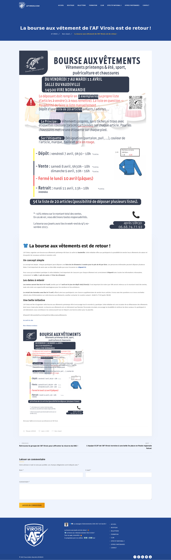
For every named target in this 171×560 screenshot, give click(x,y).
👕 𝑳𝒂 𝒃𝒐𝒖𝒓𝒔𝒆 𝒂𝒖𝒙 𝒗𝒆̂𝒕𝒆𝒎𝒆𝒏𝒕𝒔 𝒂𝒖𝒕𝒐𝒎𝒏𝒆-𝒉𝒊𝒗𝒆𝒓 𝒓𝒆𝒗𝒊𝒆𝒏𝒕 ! (79, 533)
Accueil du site (28, 320)
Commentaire (24, 482)
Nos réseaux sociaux (30, 325)
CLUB (102, 5)
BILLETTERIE (82, 5)
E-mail (88, 470)
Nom (21, 470)
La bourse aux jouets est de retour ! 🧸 (76, 530)
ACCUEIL (61, 5)
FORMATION (93, 5)
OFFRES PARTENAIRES (132, 5)
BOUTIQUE (70, 5)
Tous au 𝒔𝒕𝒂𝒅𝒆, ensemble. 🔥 (73, 535)
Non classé (58, 431)
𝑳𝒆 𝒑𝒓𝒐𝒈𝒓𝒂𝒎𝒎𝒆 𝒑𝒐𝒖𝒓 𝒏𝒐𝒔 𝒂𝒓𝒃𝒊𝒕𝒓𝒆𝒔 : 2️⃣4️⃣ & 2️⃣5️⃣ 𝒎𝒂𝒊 (79, 538)
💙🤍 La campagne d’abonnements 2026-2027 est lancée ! (88, 524)
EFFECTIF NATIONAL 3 (114, 5)
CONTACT (146, 5)
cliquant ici (82, 267)
